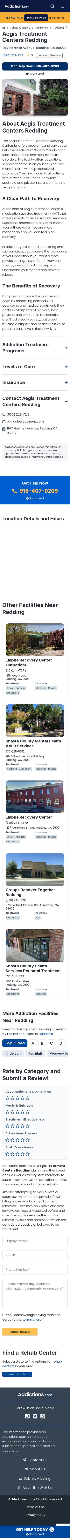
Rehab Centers (20, 28)
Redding (58, 28)
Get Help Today (32, 1529)
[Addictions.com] (3, 28)
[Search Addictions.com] (52, 6)
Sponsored (58, 17)
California (41, 28)
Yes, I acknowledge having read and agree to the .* (31, 1317)
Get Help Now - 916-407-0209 (35, 66)
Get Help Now (14, 17)
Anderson (13, 1053)
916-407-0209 (38, 491)
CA (52, 48)
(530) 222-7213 (13, 55)
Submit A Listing (37, 1478)
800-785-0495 (36, 17)
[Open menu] (62, 6)
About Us (37, 1469)
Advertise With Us (37, 1487)
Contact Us (37, 1460)
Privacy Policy (35, 1514)
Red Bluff (35, 1053)
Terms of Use (35, 1507)
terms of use (32, 1319)
